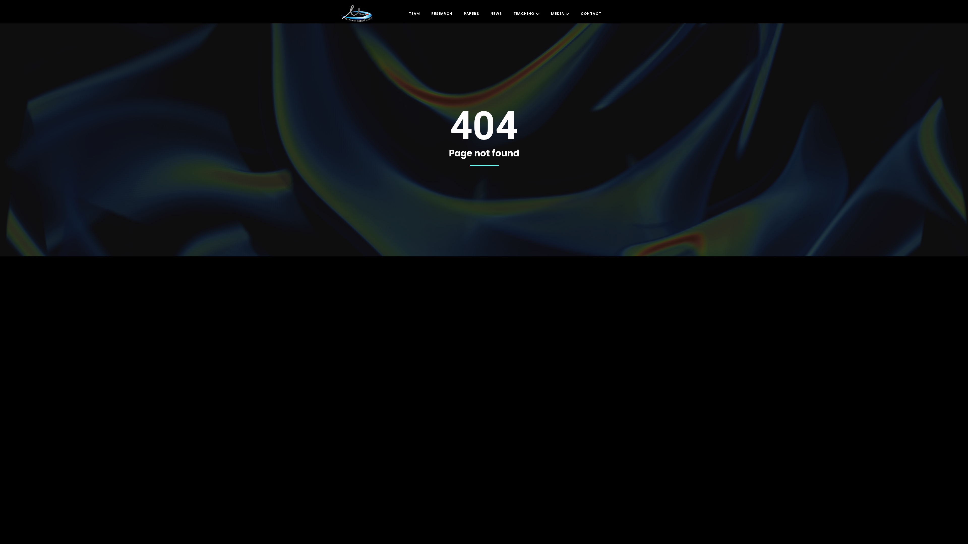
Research (441, 13)
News (496, 13)
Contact (591, 13)
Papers (471, 13)
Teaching (524, 13)
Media (557, 13)
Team (414, 13)
